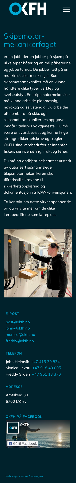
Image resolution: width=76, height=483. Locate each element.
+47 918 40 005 (46, 367)
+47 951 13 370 (46, 374)
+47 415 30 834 (45, 361)
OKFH (25, 425)
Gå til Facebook (25, 443)
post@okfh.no (18, 322)
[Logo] (31, 8)
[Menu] (64, 8)
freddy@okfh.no (20, 340)
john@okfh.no (18, 328)
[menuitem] (64, 8)
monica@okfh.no (20, 334)
